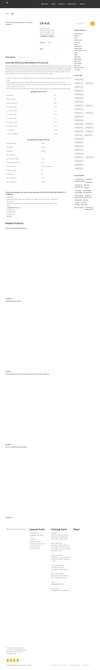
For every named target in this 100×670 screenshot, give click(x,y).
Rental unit (62, 4)
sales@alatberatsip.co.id (13, 207)
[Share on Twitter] (49, 49)
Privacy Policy (63, 665)
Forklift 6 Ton (89, 131)
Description (10, 57)
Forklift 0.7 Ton (79, 83)
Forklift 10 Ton (78, 142)
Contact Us (44, 36)
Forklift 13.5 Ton (79, 153)
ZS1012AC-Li (8, 299)
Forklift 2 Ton (89, 105)
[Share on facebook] (45, 49)
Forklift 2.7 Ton (79, 113)
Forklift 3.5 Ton (79, 116)
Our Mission (54, 665)
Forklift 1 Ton (89, 83)
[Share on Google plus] (60, 49)
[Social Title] (8, 660)
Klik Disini (9, 216)
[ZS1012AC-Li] (38, 261)
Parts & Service (72, 4)
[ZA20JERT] (38, 407)
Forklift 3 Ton (89, 113)
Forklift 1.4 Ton (79, 94)
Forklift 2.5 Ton (79, 109)
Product (53, 4)
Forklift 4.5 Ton (79, 127)
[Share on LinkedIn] (53, 49)
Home (7, 14)
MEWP (12, 14)
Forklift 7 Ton (78, 135)
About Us (82, 4)
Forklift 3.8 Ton (79, 124)
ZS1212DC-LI (8, 518)
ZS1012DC (7, 372)
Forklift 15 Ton (78, 157)
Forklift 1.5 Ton (79, 98)
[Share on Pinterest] (64, 49)
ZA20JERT (7, 445)
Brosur (51, 36)
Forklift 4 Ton (89, 124)
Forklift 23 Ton (79, 168)
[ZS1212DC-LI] (38, 480)
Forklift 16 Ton (89, 157)
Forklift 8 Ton (88, 135)
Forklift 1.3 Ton (79, 90)
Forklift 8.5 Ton (79, 138)
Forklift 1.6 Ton (79, 101)
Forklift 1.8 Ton (79, 105)
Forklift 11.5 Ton (79, 146)
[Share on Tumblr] (57, 49)
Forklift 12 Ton (78, 150)
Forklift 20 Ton (79, 164)
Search (93, 23)
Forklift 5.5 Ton (79, 131)
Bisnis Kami (44, 4)
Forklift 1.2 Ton (79, 87)
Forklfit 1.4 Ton (79, 79)
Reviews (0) (24, 57)
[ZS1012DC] (38, 334)
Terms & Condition (75, 665)
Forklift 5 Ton (89, 127)
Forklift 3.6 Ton (79, 120)
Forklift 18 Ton (78, 161)
